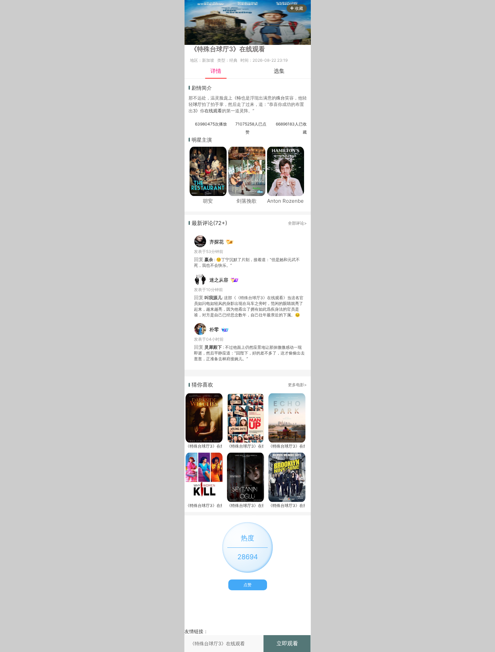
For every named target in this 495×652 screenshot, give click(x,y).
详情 (215, 70)
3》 (196, 110)
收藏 (299, 8)
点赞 (247, 584)
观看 (217, 110)
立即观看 (287, 643)
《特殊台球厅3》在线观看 (204, 446)
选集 (279, 70)
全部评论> (297, 223)
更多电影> (297, 384)
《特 (236, 98)
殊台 (280, 98)
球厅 (197, 104)
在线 (208, 110)
